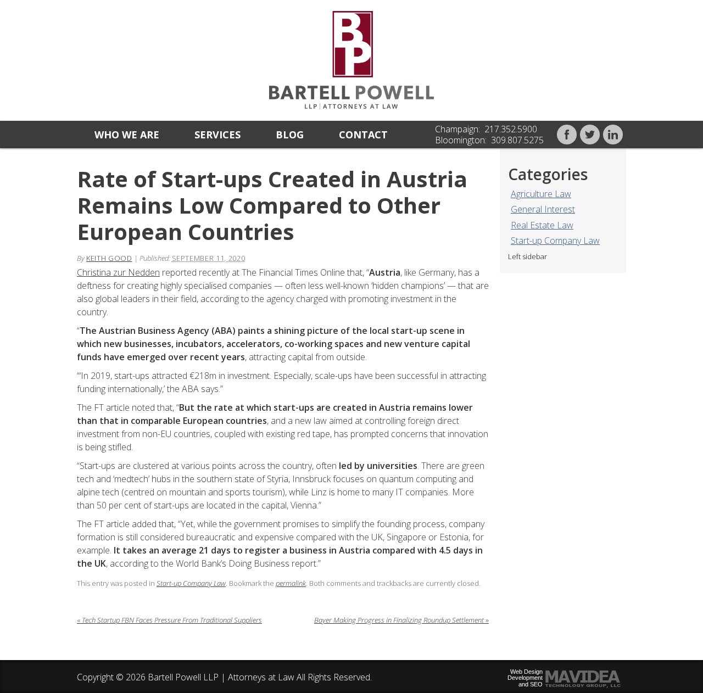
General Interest (543, 209)
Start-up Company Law (555, 240)
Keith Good (109, 258)
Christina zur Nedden (118, 272)
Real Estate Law (542, 225)
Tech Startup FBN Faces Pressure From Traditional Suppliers (169, 620)
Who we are (126, 134)
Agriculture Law (541, 194)
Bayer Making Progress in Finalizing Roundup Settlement (401, 620)
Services (217, 134)
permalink (291, 583)
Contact (363, 134)
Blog (290, 134)
